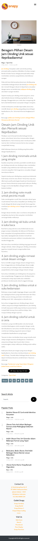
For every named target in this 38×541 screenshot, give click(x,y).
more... (19, 513)
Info (12, 417)
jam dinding (14, 109)
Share (5, 381)
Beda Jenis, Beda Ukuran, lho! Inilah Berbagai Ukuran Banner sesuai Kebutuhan (19, 453)
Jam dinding (5, 69)
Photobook (19, 525)
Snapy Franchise (19, 529)
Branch (19, 522)
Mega (3, 63)
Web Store (19, 520)
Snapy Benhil (19, 506)
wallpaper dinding (26, 89)
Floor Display (19, 527)
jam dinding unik (31, 84)
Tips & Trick (9, 63)
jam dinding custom (14, 206)
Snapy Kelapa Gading (19, 511)
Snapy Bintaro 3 (19, 508)
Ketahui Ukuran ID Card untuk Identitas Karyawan (21, 413)
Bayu (7, 470)
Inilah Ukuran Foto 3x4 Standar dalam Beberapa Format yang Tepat (20, 440)
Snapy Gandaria (19, 503)
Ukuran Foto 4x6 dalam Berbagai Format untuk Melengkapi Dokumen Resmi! (19, 426)
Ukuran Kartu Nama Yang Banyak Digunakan (18, 466)
